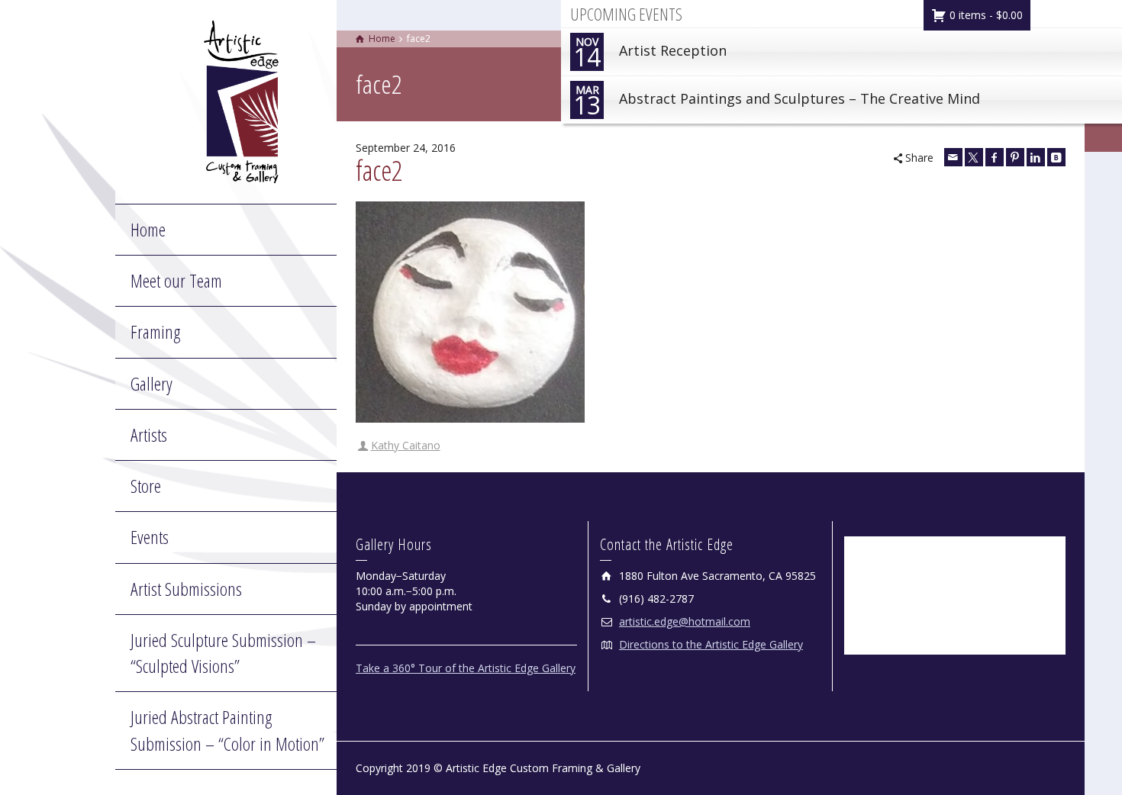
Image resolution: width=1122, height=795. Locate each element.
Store (146, 485)
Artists (149, 434)
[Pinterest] (1015, 157)
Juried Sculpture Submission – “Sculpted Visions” (223, 652)
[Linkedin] (1036, 157)
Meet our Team (176, 280)
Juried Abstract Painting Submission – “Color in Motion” (227, 729)
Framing (155, 331)
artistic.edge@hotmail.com (684, 621)
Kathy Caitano (405, 445)
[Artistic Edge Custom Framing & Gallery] (241, 100)
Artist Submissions (186, 588)
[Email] (953, 157)
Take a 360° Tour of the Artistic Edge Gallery (466, 668)
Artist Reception (650, 53)
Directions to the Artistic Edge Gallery (711, 644)
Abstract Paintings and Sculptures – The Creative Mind (776, 101)
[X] (974, 157)
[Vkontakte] (1056, 157)
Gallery (151, 383)
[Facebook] (994, 157)
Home (148, 229)
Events (150, 536)
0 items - (984, 15)
